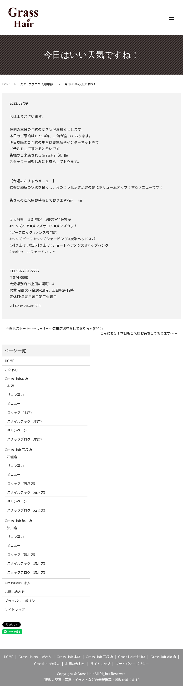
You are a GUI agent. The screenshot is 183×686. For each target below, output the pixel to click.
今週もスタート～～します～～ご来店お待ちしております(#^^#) (54, 328)
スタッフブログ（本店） (25, 439)
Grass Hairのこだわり (35, 656)
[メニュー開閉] (171, 17)
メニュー (13, 403)
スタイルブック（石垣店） (27, 492)
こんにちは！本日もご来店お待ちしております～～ (138, 333)
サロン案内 (15, 394)
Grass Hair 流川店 (18, 520)
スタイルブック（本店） (25, 421)
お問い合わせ (15, 591)
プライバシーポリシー (21, 600)
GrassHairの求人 (17, 582)
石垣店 (12, 456)
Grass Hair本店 (16, 378)
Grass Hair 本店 (69, 656)
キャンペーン (17, 430)
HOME (6, 84)
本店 (10, 385)
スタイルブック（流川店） (27, 563)
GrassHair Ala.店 (163, 656)
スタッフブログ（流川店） (37, 84)
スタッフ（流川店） (22, 554)
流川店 (12, 527)
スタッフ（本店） (20, 412)
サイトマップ (15, 609)
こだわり (11, 369)
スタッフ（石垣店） (22, 483)
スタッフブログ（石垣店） (27, 510)
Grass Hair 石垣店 (18, 449)
